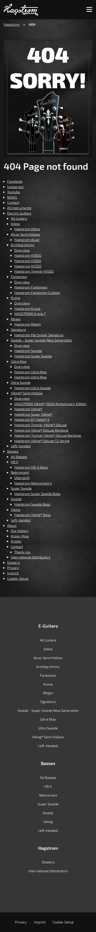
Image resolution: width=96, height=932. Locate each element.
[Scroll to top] (85, 921)
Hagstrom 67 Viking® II (31, 419)
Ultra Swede (21, 382)
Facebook (14, 181)
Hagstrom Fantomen (30, 287)
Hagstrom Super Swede (33, 356)
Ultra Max (19, 361)
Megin (16, 319)
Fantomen (19, 277)
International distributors (30, 557)
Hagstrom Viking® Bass (32, 515)
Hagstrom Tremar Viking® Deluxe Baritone (48, 435)
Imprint (13, 573)
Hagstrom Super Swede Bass (37, 494)
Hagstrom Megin (27, 324)
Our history (20, 531)
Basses (12, 451)
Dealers (13, 562)
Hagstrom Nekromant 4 (33, 483)
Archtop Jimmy (22, 245)
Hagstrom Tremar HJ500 (34, 271)
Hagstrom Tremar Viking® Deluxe (40, 425)
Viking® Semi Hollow (27, 393)
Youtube (13, 192)
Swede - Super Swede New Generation (41, 340)
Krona (15, 298)
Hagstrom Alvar (27, 240)
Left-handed (21, 446)
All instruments (19, 208)
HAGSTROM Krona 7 (30, 314)
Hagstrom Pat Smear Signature (39, 335)
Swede (16, 499)
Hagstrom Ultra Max (30, 372)
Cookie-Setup (17, 578)
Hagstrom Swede (28, 351)
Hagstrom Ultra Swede (32, 388)
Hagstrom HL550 (27, 266)
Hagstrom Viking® (28, 409)
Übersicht (22, 478)
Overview (22, 250)
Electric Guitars (19, 213)
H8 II (14, 462)
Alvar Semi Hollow (25, 234)
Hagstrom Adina (27, 229)
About (11, 525)
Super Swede (21, 488)
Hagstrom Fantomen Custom (37, 292)
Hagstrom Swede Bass (32, 504)
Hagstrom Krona (27, 308)
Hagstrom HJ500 (27, 261)
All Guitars (19, 218)
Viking (15, 510)
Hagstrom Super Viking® (33, 414)
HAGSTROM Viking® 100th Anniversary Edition (50, 404)
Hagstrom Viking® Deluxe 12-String (41, 441)
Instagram (15, 187)
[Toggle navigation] (89, 9)
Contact (13, 202)
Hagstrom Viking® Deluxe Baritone (41, 430)
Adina (15, 224)
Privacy (13, 568)
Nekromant (20, 472)
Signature (18, 329)
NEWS (12, 197)
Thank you (22, 552)
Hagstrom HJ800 (27, 255)
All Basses (19, 457)
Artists (16, 541)
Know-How (20, 536)
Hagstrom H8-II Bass (31, 467)
